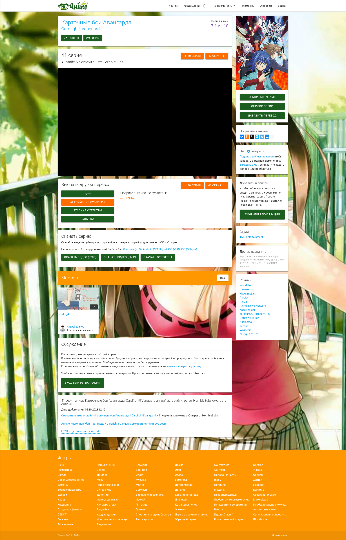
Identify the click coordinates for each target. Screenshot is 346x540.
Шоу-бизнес (260, 519)
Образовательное (264, 494)
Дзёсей (62, 494)
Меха (100, 479)
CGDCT (62, 514)
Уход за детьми (106, 514)
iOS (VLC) (174, 249)
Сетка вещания (249, 318)
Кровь (62, 499)
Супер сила (104, 489)
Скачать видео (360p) (120, 257)
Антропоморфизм (264, 509)
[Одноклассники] (247, 137)
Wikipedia (245, 330)
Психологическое (108, 484)
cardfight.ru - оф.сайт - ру (255, 313)
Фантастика (221, 465)
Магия (140, 484)
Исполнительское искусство (114, 519)
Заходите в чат (249, 164)
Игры (95, 38)
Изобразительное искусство (270, 504)
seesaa (244, 326)
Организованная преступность (270, 514)
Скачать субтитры (157, 257)
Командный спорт (186, 504)
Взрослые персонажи (150, 494)
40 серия (192, 56)
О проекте (266, 5)
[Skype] (257, 137)
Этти (178, 469)
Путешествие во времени (230, 504)
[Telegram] (262, 137)
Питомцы (142, 504)
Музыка (141, 479)
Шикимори (247, 289)
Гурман (140, 509)
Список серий (262, 106)
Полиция (220, 484)
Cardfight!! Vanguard (80, 28)
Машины (219, 489)
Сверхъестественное (71, 479)
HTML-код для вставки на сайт (81, 431)
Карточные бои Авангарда (96, 22)
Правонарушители (226, 494)
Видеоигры (104, 524)
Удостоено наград (186, 494)
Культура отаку (106, 504)
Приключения (106, 465)
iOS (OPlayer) (189, 249)
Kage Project (247, 309)
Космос (258, 465)
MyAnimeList (248, 293)
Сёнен (101, 469)
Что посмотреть (224, 6)
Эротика (180, 509)
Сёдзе (179, 475)
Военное (141, 469)
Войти (282, 5)
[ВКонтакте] (242, 137)
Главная (173, 5)
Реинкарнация (145, 519)
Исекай (140, 499)
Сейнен (258, 475)
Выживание (65, 524)
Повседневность (225, 475)
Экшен (74, 38)
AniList (244, 297)
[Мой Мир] (267, 137)
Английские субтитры (87, 202)
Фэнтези (219, 469)
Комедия (141, 465)
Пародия (258, 484)
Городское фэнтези (70, 509)
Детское (180, 489)
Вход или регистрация (82, 382)
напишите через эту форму (184, 366)
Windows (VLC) (132, 249)
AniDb (243, 301)
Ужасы (257, 469)
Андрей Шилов (75, 326)
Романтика (65, 469)
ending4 (64, 314)
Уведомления (194, 6)
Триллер (102, 475)
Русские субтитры (88, 210)
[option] (78, 312)
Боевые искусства (69, 489)
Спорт (139, 475)
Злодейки (103, 509)
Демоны (63, 484)
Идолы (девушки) (108, 499)
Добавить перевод (262, 115)
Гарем (217, 479)
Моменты (248, 5)
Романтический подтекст (230, 519)
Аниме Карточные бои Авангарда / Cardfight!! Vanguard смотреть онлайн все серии (114, 423)
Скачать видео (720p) (80, 257)
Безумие (258, 489)
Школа (62, 475)
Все (223, 277)
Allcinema (246, 322)
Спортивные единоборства (153, 514)
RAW (88, 193)
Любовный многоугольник (231, 499)
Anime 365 (64, 535)
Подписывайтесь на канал (257, 156)
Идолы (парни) (223, 514)
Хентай (257, 479)
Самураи (141, 489)
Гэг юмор (63, 519)
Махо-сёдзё (260, 499)
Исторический (184, 484)
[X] (252, 137)
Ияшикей (181, 499)
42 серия (216, 56)
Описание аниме (262, 97)
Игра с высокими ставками (192, 514)
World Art (245, 285)
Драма (179, 465)
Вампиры (181, 479)
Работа (218, 509)
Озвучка (87, 219)
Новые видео (280, 535)
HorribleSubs (126, 198)
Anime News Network (253, 305)
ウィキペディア (249, 334)
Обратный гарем (185, 519)
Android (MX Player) (155, 249)
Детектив (103, 494)
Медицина (64, 504)
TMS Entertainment (251, 237)
